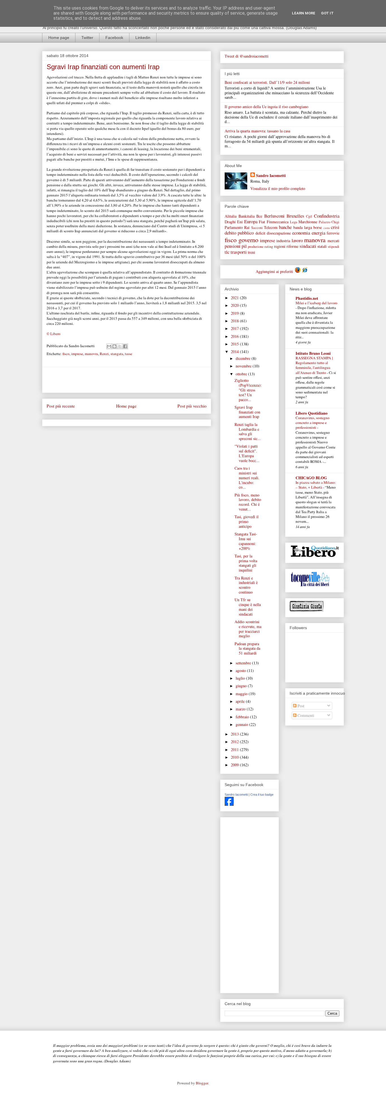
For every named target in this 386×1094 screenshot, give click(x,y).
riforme (292, 246)
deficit (260, 233)
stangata (116, 353)
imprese (77, 353)
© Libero (53, 333)
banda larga (302, 227)
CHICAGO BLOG (311, 478)
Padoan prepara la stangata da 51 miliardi (247, 648)
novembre (244, 366)
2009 (235, 764)
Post (300, 705)
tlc (227, 252)
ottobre (242, 374)
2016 (235, 336)
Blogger (202, 1083)
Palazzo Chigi (329, 222)
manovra (91, 353)
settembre (244, 663)
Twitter (87, 37)
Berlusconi (274, 216)
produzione (256, 246)
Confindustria (326, 216)
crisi (335, 227)
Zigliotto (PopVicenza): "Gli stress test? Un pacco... (248, 390)
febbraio (243, 716)
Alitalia (231, 216)
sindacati (308, 246)
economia (301, 232)
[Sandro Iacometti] (229, 804)
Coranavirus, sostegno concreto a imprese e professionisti (312, 422)
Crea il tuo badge (262, 794)
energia (318, 232)
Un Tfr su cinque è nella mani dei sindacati (248, 606)
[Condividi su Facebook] (125, 346)
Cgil (309, 216)
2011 (235, 749)
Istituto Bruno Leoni (313, 353)
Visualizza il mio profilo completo (277, 188)
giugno (242, 685)
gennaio (242, 724)
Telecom (270, 227)
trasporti (239, 252)
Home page (58, 37)
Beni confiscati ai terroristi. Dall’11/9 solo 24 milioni (267, 82)
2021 (235, 297)
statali (322, 246)
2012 (235, 741)
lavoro (297, 240)
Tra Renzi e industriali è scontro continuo (246, 585)
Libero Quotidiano (312, 413)
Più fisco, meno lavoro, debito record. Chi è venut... (248, 502)
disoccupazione (279, 233)
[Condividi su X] (120, 346)
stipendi (333, 246)
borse (317, 227)
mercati (333, 240)
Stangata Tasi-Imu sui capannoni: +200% (246, 541)
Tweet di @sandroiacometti (246, 56)
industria (283, 240)
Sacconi (257, 227)
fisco (66, 353)
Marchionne (307, 221)
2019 (235, 313)
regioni (279, 246)
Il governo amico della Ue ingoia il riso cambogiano (266, 106)
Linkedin (142, 37)
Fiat (262, 221)
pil (244, 246)
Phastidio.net (307, 298)
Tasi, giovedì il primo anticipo (247, 521)
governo (248, 239)
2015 (235, 344)
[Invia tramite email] (109, 346)
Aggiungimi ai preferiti (275, 271)
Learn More (303, 13)
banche (285, 227)
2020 (235, 305)
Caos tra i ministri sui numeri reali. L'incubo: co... (247, 477)
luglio (241, 678)
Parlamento (234, 227)
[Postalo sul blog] (114, 346)
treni (251, 252)
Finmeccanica (278, 221)
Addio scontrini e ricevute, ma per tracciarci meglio (248, 628)
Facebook (114, 37)
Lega (293, 222)
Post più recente (61, 406)
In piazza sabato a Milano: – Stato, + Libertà (316, 485)
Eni (240, 221)
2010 (235, 757)
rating (268, 246)
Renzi (104, 353)
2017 (235, 328)
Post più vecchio (192, 406)
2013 (235, 734)
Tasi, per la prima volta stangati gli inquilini (246, 563)
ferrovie (333, 233)
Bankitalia (246, 216)
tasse (128, 353)
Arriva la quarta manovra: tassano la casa (257, 131)
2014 (235, 351)
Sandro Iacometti (271, 175)
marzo (241, 709)
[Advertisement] (126, 379)
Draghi (230, 221)
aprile (241, 701)
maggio (242, 693)
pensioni (232, 246)
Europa (250, 221)
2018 (235, 320)
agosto (241, 670)
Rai (247, 227)
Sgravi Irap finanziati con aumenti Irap (247, 411)
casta (327, 228)
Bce (259, 216)
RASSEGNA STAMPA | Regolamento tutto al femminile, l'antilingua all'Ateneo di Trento (314, 365)
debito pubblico (239, 232)
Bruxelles (295, 216)
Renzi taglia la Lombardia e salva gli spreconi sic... (248, 431)
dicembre (243, 358)
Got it (327, 13)
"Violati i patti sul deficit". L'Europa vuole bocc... (247, 453)
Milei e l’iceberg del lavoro (316, 302)
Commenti (305, 715)
